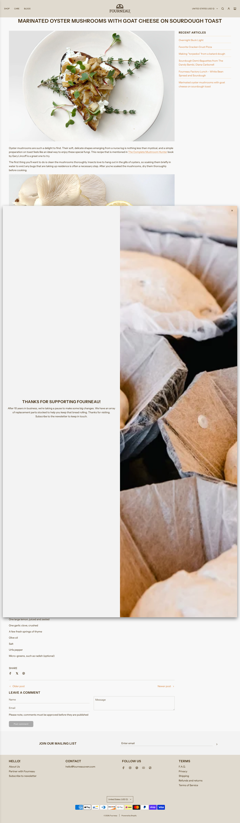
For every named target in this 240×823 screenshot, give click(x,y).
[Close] (232, 210)
